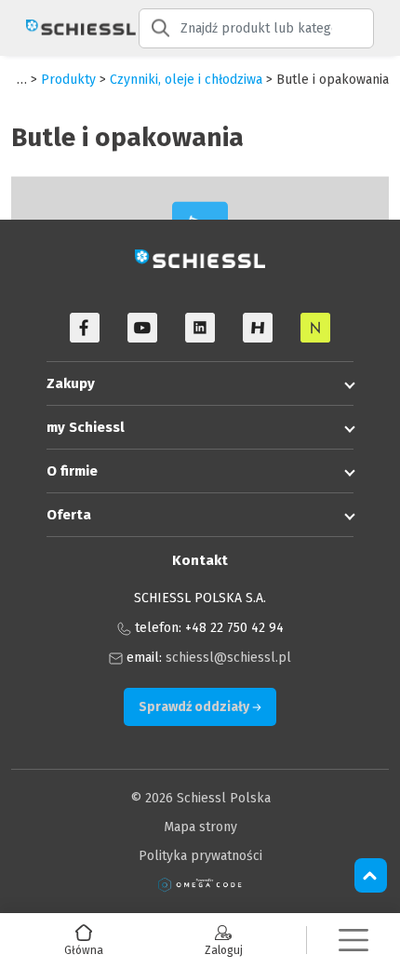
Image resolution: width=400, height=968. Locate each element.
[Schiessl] (69, 28)
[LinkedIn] (200, 328)
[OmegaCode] (200, 885)
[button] (353, 940)
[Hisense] (258, 328)
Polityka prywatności (200, 856)
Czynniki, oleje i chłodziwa (186, 79)
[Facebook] (85, 328)
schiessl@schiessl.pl (228, 658)
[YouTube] (142, 328)
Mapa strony (200, 827)
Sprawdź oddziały (195, 707)
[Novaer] (315, 328)
